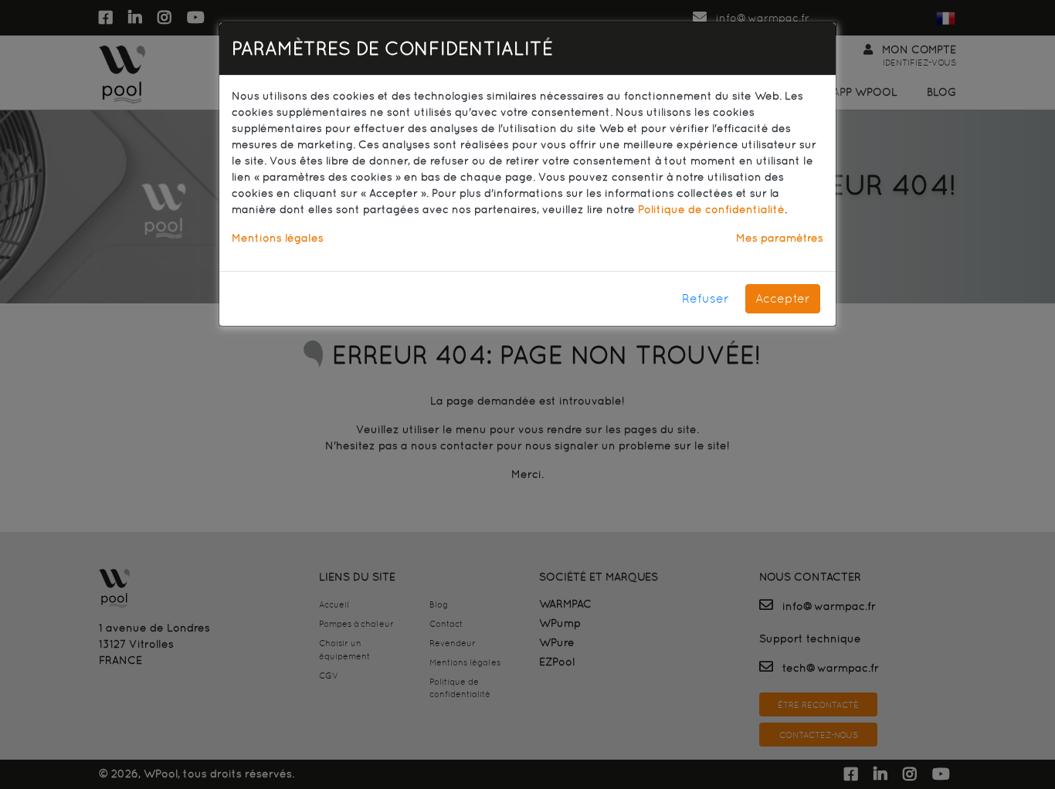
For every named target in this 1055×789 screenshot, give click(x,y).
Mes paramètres (779, 238)
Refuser (705, 298)
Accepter (782, 298)
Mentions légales (278, 238)
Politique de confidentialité (711, 209)
